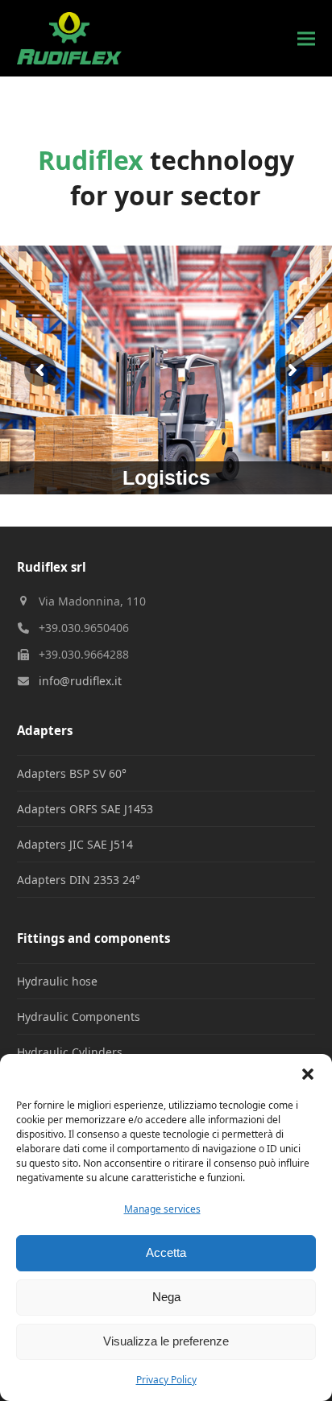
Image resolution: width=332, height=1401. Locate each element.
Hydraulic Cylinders (69, 1052)
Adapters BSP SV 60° (72, 773)
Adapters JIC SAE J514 (75, 844)
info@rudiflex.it (80, 680)
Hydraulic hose (57, 981)
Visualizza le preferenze (166, 1341)
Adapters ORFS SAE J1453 (85, 808)
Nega (166, 1297)
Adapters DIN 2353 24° (78, 879)
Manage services (162, 1209)
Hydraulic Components (78, 1016)
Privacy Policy (166, 1380)
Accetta (166, 1252)
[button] (308, 1074)
